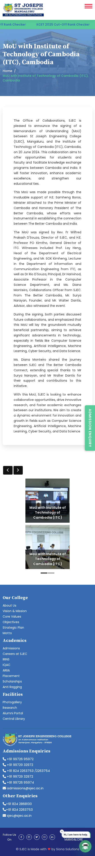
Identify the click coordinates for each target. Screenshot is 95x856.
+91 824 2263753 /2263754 (28, 770)
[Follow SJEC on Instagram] (29, 837)
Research (10, 707)
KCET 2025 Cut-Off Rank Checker (53, 24)
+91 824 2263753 (19, 809)
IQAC (6, 665)
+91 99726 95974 (20, 782)
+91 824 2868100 (19, 803)
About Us (9, 605)
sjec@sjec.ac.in (19, 815)
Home (7, 71)
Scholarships (12, 681)
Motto (7, 633)
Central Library (14, 718)
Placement (11, 676)
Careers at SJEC (15, 654)
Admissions (11, 648)
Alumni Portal (13, 713)
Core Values (12, 616)
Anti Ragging (12, 687)
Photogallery (12, 702)
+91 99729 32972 (19, 764)
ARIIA (6, 670)
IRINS (6, 659)
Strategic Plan (13, 627)
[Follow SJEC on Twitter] (37, 837)
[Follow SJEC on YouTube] (44, 837)
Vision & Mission (15, 611)
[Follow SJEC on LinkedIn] (52, 837)
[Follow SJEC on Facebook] (21, 837)
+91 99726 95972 (20, 759)
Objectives (11, 622)
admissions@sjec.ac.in (25, 788)
